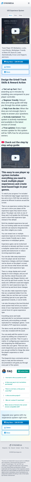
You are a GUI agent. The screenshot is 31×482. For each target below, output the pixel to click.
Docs (8, 72)
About (10, 15)
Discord (13, 448)
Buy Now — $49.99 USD (14, 62)
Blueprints (4, 448)
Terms (22, 448)
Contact (18, 448)
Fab (9, 448)
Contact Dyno (24, 371)
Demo (8, 67)
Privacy (27, 448)
